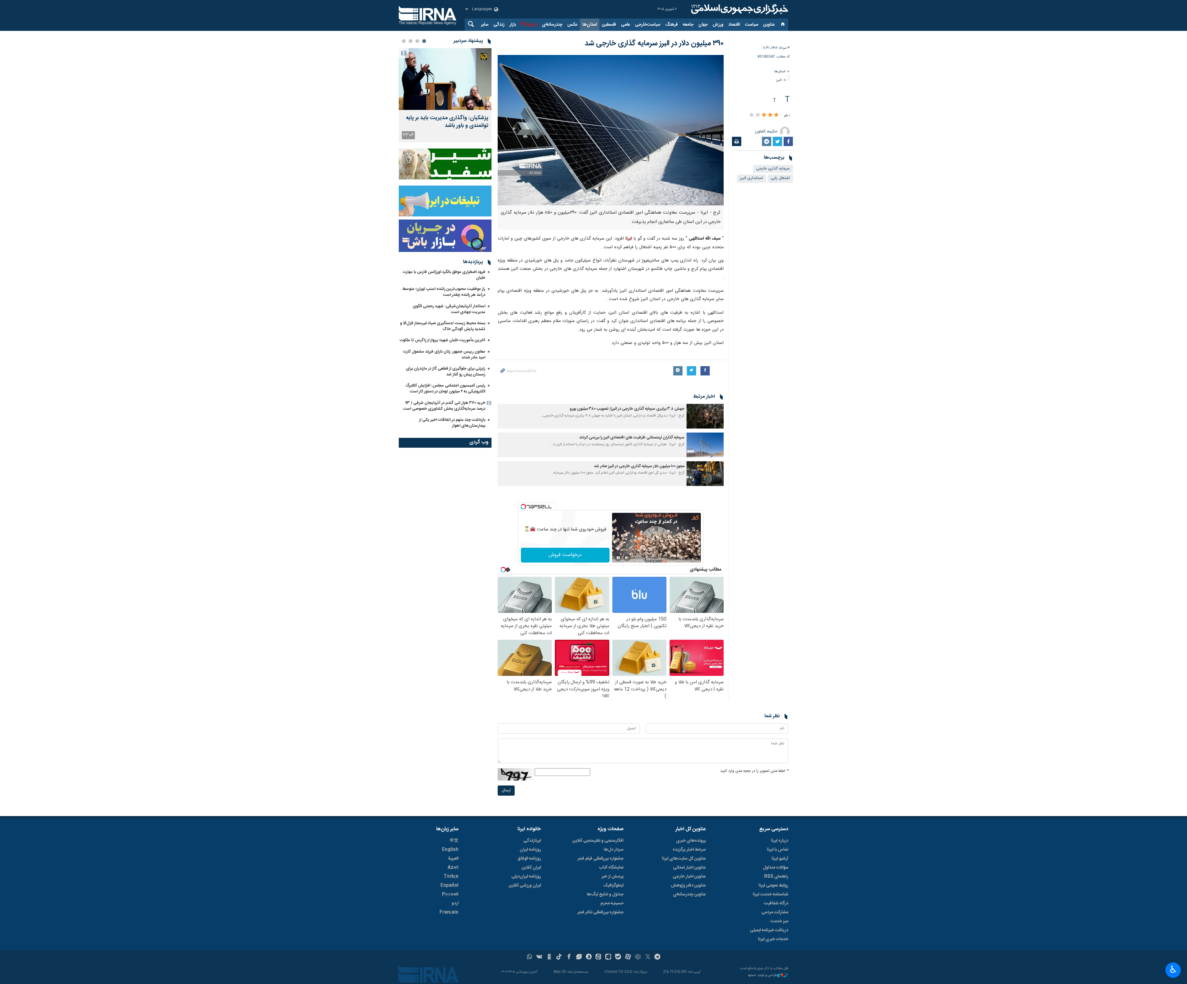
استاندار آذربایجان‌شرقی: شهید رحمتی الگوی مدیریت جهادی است (449, 309)
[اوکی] (549, 957)
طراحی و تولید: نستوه (762, 975)
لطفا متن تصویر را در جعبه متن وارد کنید (754, 771)
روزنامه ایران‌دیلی (526, 876)
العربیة (453, 858)
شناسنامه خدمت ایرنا (770, 894)
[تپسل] (523, 507)
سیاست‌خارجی (647, 24)
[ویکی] (539, 957)
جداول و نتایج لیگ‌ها (605, 894)
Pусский (450, 894)
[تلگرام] (657, 957)
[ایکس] (648, 957)
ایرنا (738, 9)
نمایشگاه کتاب (611, 867)
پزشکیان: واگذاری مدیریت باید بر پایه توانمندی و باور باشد (447, 122)
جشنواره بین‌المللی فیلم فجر (600, 858)
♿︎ (1173, 969)
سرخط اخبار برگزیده (689, 849)
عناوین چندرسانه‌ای (689, 894)
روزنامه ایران (530, 849)
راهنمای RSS (776, 876)
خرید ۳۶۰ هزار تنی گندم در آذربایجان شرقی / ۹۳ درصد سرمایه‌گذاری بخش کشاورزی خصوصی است (444, 406)
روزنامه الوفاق (529, 858)
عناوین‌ (769, 24)
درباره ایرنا (779, 840)
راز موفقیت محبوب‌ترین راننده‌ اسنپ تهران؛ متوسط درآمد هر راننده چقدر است (443, 292)
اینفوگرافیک (613, 885)
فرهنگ (671, 24)
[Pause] (618, 557)
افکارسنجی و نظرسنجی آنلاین (597, 840)
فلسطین (609, 24)
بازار (512, 24)
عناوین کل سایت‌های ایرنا (684, 858)
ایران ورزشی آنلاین (525, 885)
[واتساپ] (529, 957)
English (450, 849)
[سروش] (589, 957)
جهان (703, 24)
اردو (455, 903)
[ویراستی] (579, 957)
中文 (454, 840)
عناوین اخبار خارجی (689, 876)
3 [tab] (410, 41)
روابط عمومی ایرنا (773, 885)
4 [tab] (404, 41)
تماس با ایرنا (777, 849)
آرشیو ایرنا (780, 858)
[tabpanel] (445, 95)
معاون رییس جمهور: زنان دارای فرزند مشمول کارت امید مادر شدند (444, 354)
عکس (572, 24)
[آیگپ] (608, 957)
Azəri (453, 867)
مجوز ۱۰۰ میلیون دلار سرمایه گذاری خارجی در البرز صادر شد (639, 466)
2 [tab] (417, 41)
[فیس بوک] (569, 957)
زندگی (498, 24)
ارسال (506, 790)
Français (449, 912)
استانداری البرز (751, 178)
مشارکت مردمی (774, 912)
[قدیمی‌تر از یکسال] (705, 416)
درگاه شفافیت (776, 903)
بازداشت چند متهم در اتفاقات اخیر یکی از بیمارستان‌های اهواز (452, 423)
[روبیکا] (638, 957)
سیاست (751, 24)
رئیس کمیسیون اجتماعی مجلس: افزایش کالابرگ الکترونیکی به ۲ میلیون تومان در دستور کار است (445, 388)
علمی (625, 24)
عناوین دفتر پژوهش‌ (688, 885)
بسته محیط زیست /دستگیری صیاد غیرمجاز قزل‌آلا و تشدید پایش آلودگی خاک (442, 326)
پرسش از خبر (612, 876)
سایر (484, 24)
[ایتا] (598, 957)
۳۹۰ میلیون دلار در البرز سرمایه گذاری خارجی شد (654, 43)
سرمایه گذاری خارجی (773, 168)
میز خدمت (779, 921)
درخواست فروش (565, 555)
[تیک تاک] (559, 957)
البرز (779, 80)
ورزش (718, 24)
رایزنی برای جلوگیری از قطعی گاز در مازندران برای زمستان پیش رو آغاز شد (445, 371)
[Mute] (627, 557)
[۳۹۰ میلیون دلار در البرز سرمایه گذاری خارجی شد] (611, 130)
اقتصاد (734, 24)
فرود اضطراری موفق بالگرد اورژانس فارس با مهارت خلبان (444, 275)
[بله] (618, 957)
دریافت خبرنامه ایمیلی (769, 930)
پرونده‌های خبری (691, 840)
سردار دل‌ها (613, 849)
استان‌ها (589, 24)
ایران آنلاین (531, 867)
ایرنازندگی (532, 840)
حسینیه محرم (611, 903)
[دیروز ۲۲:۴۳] (445, 79)
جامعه (688, 24)
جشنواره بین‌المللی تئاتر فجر (600, 912)
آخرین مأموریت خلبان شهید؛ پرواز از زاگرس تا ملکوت (442, 340)
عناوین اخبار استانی (689, 867)
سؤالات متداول (775, 867)
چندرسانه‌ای (552, 24)
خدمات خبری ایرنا (773, 939)
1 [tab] (424, 41)
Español (449, 885)
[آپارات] (628, 957)
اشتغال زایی (780, 178)
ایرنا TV (527, 24)
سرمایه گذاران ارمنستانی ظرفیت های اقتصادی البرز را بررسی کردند (631, 437)
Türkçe (451, 876)
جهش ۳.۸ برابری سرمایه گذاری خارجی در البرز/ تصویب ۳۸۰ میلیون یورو (627, 409)
